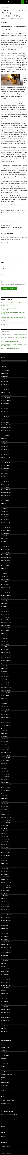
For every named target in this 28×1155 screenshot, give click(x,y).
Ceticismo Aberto (5, 1055)
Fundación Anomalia (5, 1146)
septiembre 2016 (5, 692)
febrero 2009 (4, 939)
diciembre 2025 (4, 392)
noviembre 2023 (4, 460)
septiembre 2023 (5, 465)
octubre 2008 (4, 950)
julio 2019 (3, 600)
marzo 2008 (3, 969)
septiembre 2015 (5, 725)
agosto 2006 (4, 1020)
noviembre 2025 (4, 395)
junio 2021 (3, 538)
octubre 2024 (4, 430)
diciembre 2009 (4, 912)
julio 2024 (3, 438)
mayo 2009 (3, 931)
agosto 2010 (4, 890)
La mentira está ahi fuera (6, 1069)
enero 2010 (3, 909)
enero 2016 (3, 714)
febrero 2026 (4, 387)
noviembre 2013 (4, 784)
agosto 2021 (4, 533)
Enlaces (3, 7)
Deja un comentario (18, 18)
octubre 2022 (4, 495)
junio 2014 (3, 766)
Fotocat (2, 1108)
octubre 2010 (4, 885)
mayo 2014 (3, 768)
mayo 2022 (3, 508)
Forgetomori (3, 1061)
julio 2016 (3, 698)
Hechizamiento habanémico (7, 1111)
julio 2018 (3, 633)
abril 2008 (3, 966)
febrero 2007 (4, 1004)
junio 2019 (3, 603)
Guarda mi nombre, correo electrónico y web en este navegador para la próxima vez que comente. (13, 283)
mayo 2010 (3, 898)
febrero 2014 (4, 776)
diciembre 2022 (4, 489)
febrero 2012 (4, 841)
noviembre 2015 (4, 720)
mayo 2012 (3, 833)
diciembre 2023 (4, 457)
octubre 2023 (4, 462)
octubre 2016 (4, 690)
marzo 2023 (3, 481)
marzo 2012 (3, 839)
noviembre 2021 (4, 525)
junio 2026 (3, 376)
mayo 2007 (3, 996)
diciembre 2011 (4, 847)
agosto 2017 (4, 663)
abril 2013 (3, 803)
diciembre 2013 (4, 782)
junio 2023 (3, 473)
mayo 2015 (3, 736)
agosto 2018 (4, 630)
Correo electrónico (6, 268)
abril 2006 (3, 1031)
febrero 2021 (4, 549)
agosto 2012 (4, 825)
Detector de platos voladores (19, 337)
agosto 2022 (4, 500)
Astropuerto (4, 1050)
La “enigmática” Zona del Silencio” (19, 334)
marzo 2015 (3, 741)
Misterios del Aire (5, 1082)
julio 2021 (3, 535)
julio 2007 (3, 990)
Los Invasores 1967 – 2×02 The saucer (10, 221)
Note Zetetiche (4, 1085)
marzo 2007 (3, 1001)
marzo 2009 (3, 936)
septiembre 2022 (5, 498)
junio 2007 (3, 993)
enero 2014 (3, 779)
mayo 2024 (3, 443)
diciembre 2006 (4, 1009)
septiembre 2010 (5, 887)
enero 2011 (3, 876)
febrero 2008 (4, 971)
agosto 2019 (4, 598)
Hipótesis (3, 1066)
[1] (1, 210)
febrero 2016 (4, 711)
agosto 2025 (4, 403)
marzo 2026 (3, 384)
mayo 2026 (3, 378)
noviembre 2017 (4, 655)
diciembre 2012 (4, 814)
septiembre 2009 (5, 920)
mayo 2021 (3, 541)
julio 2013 (3, 795)
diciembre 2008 (4, 944)
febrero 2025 (4, 419)
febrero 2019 (4, 614)
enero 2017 (3, 682)
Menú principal (26, 2)
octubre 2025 (4, 397)
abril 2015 (3, 738)
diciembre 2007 (4, 977)
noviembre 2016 (4, 687)
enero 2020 (3, 584)
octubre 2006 (4, 1015)
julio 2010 (3, 893)
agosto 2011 (4, 858)
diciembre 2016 (4, 684)
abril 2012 (3, 836)
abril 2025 (3, 414)
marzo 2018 (3, 644)
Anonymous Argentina (6, 1047)
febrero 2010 (4, 906)
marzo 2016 (3, 709)
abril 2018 (3, 641)
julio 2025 (3, 406)
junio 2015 (3, 733)
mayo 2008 (3, 963)
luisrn (11, 18)
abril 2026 (3, 381)
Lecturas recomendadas (6, 1074)
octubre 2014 (4, 755)
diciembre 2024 (4, 424)
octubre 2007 (4, 982)
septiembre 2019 (5, 595)
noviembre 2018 (4, 622)
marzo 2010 (3, 904)
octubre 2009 (4, 917)
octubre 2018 (4, 625)
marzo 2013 (3, 806)
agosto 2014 (4, 760)
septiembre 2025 (5, 400)
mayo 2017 (3, 671)
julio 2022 (3, 503)
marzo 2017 (3, 676)
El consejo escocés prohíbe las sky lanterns (11, 226)
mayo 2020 (3, 573)
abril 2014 (3, 771)
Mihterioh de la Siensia (6, 1079)
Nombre (3, 262)
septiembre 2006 (5, 1017)
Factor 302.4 (4, 1106)
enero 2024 (3, 454)
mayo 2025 (3, 411)
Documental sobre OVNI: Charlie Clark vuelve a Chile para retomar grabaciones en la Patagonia (13, 318)
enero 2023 (3, 487)
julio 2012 (3, 828)
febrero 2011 (4, 874)
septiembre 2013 (5, 790)
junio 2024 (3, 441)
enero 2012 (3, 844)
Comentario (4, 242)
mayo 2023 (3, 476)
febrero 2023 (4, 484)
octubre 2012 (4, 820)
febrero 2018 (4, 646)
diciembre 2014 (4, 749)
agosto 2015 (4, 728)
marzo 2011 (3, 871)
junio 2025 (3, 408)
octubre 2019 (4, 592)
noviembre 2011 (4, 849)
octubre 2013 (4, 787)
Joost (2, 348)
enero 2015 (3, 747)
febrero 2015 (4, 744)
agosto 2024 (4, 435)
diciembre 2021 (4, 522)
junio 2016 (3, 701)
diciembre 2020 (4, 554)
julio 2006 (3, 1023)
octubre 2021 (4, 527)
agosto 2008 (4, 955)
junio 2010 (3, 895)
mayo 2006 (3, 1028)
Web (2, 274)
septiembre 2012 (5, 822)
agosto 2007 (4, 987)
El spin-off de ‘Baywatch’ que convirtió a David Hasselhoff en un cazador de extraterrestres (13, 303)
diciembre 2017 (4, 652)
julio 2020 (3, 568)
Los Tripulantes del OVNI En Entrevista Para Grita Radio (14, 323)
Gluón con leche (4, 1063)
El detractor (3, 1058)
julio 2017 (3, 665)
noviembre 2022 (4, 492)
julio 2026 (3, 373)
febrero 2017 (4, 679)
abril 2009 (3, 933)
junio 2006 (3, 1025)
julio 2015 (3, 730)
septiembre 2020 (5, 563)
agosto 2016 (4, 695)
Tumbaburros (4, 1136)
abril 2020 (3, 576)
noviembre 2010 (4, 882)
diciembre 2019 (4, 587)
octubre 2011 (4, 852)
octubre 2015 (4, 722)
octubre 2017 (4, 657)
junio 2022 (3, 506)
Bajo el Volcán (4, 1052)
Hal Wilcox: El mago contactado (12, 348)
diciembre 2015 (4, 717)
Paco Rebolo (4, 1124)
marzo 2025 (3, 416)
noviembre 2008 (4, 947)
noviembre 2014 (4, 752)
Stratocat (3, 1126)
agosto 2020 (4, 565)
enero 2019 (3, 617)
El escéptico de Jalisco (6, 1103)
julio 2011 (3, 860)
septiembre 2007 (5, 985)
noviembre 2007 (4, 979)
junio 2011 (3, 863)
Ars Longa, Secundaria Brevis (7, 1100)
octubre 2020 (4, 560)
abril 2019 (3, 609)
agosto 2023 (4, 468)
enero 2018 (3, 649)
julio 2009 (3, 925)
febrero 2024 (4, 452)
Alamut (2, 1044)
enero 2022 (3, 519)
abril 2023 (3, 479)
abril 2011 (3, 868)
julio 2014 (3, 763)
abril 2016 (3, 706)
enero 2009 (3, 941)
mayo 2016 (3, 703)
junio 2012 (3, 830)
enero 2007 (3, 1006)
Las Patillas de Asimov (6, 1071)
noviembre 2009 (4, 914)
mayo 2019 (3, 606)
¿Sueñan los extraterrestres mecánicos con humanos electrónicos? (14, 340)
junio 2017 (3, 668)
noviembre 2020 (4, 557)
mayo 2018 (3, 638)
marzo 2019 (3, 611)
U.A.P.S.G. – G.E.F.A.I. (5, 1088)
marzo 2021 (3, 546)
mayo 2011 (3, 866)
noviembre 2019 (4, 590)
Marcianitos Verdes (7, 2)
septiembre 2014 (5, 757)
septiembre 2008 (5, 952)
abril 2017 (3, 673)
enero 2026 (3, 389)
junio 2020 (3, 571)
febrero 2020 (4, 581)
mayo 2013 (3, 801)
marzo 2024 (3, 449)
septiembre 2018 (5, 627)
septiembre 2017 (5, 660)
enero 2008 (3, 974)
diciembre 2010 (4, 879)
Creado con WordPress (5, 1153)
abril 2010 (3, 901)
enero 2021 (3, 552)
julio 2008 (3, 958)
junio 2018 (3, 636)
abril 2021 (3, 544)
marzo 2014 (3, 774)
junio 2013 (3, 798)
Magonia (3, 1077)
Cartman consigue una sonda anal (8, 308)
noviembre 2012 (4, 817)
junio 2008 (3, 960)
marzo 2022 (3, 514)
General (7, 7)
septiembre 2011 (5, 855)
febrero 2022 (4, 517)
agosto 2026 (4, 370)
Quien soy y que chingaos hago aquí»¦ (9, 1114)
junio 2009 (3, 928)
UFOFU (2, 1090)
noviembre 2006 (4, 1012)
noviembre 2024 (4, 427)
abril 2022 (3, 511)
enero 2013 (3, 812)
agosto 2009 (4, 923)
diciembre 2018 (4, 619)
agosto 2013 (4, 793)
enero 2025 (3, 422)
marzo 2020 (3, 579)
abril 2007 (3, 998)
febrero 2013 (4, 809)
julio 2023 (3, 470)
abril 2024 (3, 446)
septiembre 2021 (5, 530)
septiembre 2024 (5, 433)
